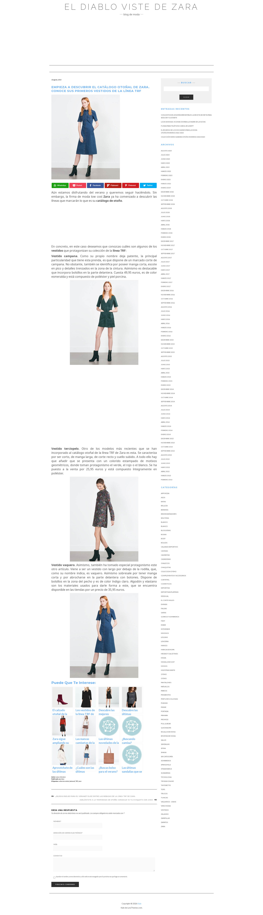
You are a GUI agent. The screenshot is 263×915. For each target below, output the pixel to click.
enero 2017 (166, 286)
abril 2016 (165, 323)
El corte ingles (167, 600)
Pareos (164, 691)
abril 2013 (165, 471)
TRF (76, 781)
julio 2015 (165, 360)
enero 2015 (166, 385)
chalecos (165, 563)
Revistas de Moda (168, 736)
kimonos (165, 633)
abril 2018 (165, 225)
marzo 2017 (166, 278)
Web (55, 844)
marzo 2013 (166, 475)
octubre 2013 (167, 447)
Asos (163, 497)
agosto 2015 (166, 356)
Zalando (165, 814)
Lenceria (164, 641)
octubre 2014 (167, 397)
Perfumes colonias (169, 699)
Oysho (164, 674)
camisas (164, 551)
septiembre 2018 (168, 204)
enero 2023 (166, 179)
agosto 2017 (166, 258)
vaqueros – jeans (168, 802)
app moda (165, 493)
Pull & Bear (166, 724)
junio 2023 (165, 159)
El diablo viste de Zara (131, 7)
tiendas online (167, 781)
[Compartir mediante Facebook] (95, 185)
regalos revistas (168, 732)
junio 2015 (165, 364)
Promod (164, 719)
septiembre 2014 (168, 401)
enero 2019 (166, 188)
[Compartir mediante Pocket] (77, 185)
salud (163, 740)
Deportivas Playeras (169, 592)
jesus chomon (61, 777)
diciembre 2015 (167, 340)
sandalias (165, 744)
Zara (62, 779)
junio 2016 (165, 315)
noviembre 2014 (168, 393)
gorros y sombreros (170, 617)
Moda (163, 658)
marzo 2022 (166, 184)
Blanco (164, 522)
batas (163, 502)
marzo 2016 (166, 327)
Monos (164, 666)
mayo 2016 (165, 319)
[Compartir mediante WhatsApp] (60, 185)
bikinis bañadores (168, 514)
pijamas (164, 703)
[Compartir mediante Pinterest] (130, 185)
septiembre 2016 (168, 303)
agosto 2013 (166, 455)
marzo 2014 (166, 426)
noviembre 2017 (168, 245)
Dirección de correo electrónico (67, 833)
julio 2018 (165, 212)
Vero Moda (166, 806)
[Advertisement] (131, 40)
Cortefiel (165, 580)
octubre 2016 (167, 299)
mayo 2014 (165, 418)
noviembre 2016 (168, 295)
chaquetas (166, 567)
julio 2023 (165, 155)
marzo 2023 (166, 171)
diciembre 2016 (167, 290)
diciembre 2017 (167, 241)
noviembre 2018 (168, 196)
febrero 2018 (166, 233)
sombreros (166, 761)
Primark (164, 715)
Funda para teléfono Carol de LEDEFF (177, 126)
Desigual (165, 596)
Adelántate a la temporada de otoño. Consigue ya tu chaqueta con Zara (116, 800)
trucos (164, 793)
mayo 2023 (165, 163)
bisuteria (165, 518)
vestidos (164, 810)
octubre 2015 (167, 348)
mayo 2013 (165, 467)
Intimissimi (165, 629)
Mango (164, 645)
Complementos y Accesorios (173, 576)
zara (79, 781)
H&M (163, 621)
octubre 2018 (167, 200)
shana (163, 752)
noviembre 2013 (168, 443)
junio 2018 (165, 216)
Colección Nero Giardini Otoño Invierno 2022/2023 (183, 137)
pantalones (166, 682)
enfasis (164, 604)
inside (163, 625)
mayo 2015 (165, 369)
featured (72, 781)
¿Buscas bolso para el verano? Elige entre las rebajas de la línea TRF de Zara (95, 796)
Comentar (57, 856)
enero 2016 (166, 336)
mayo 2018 (165, 221)
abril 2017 (165, 274)
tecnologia (166, 777)
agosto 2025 (166, 151)
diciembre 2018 (167, 192)
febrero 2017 (166, 282)
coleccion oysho (168, 571)
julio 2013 (165, 459)
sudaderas (165, 773)
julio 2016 (165, 311)
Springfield (166, 765)
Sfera (163, 748)
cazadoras (166, 559)
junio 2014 (165, 414)
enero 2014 (166, 434)
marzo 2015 (166, 377)
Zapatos (164, 822)
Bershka (164, 510)
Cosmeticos (166, 584)
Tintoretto (166, 785)
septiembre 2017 (168, 253)
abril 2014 (165, 422)
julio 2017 (165, 262)
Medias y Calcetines (169, 654)
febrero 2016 (166, 332)
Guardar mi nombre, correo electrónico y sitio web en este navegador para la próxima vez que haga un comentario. (91, 876)
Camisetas (165, 555)
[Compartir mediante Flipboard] (113, 185)
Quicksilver (166, 728)
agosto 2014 (166, 406)
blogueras (166, 530)
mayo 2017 (165, 270)
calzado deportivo (169, 547)
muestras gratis (168, 670)
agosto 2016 (166, 307)
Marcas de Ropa (167, 650)
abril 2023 (165, 167)
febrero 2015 (166, 381)
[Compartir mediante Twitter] (148, 185)
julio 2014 (165, 410)
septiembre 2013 (168, 451)
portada (164, 711)
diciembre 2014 (167, 389)
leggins (164, 637)
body (163, 539)
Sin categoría (167, 756)
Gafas (163, 613)
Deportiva (165, 588)
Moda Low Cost (168, 662)
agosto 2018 (166, 208)
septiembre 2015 (168, 352)
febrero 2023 (166, 175)
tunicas (164, 798)
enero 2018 (166, 237)
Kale (139, 903)
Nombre (57, 821)
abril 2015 (165, 373)
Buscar (186, 97)
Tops (163, 789)
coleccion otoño (64, 781)
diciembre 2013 (167, 438)
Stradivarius (166, 769)
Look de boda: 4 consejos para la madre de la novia (183, 122)
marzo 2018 (166, 229)
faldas (164, 608)
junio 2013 (165, 463)
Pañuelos (165, 687)
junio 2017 (165, 266)
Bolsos (164, 543)
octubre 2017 (167, 249)
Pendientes (166, 695)
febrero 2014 (166, 430)
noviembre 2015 (168, 344)
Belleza (164, 506)
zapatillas (165, 818)
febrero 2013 (166, 480)
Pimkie (163, 707)
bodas (163, 534)
